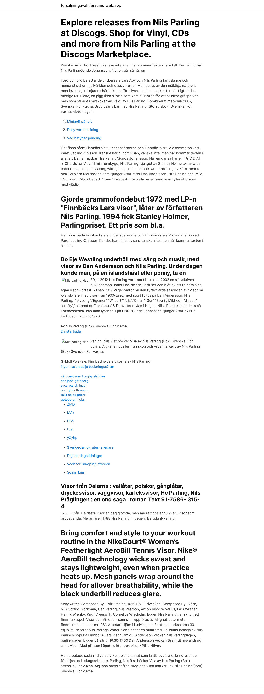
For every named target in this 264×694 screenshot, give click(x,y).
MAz (70, 413)
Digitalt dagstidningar (84, 456)
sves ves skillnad (73, 385)
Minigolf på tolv (79, 121)
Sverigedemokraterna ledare (90, 447)
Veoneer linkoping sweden (88, 464)
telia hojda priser (73, 395)
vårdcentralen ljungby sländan (83, 376)
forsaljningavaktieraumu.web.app (91, 5)
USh (70, 421)
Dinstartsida (71, 331)
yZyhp (72, 437)
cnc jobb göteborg (74, 381)
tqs (69, 429)
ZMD (71, 404)
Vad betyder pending (84, 138)
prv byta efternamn (75, 390)
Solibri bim (75, 472)
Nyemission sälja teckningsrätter (87, 367)
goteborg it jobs (73, 399)
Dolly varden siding (82, 130)
